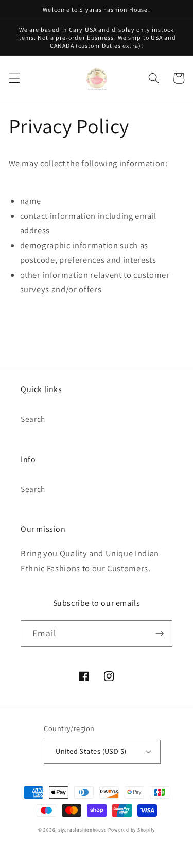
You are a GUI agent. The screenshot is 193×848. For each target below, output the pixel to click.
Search (33, 419)
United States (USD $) (91, 751)
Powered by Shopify (131, 830)
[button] (14, 78)
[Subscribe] (159, 633)
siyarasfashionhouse (82, 830)
